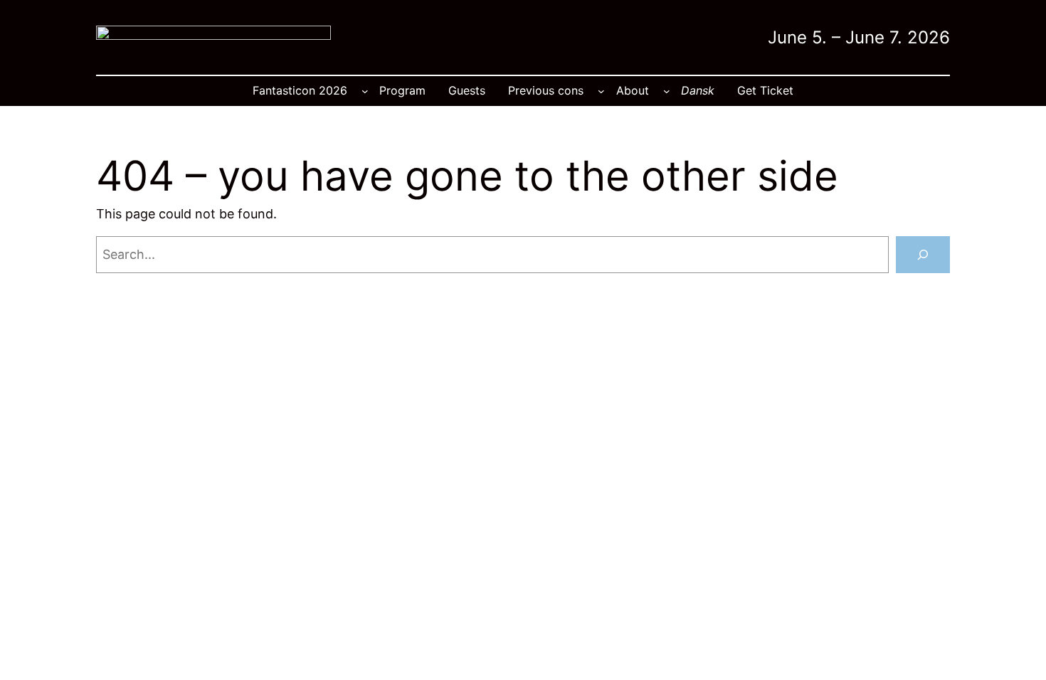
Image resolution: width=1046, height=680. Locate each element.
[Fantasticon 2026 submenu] (365, 91)
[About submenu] (666, 91)
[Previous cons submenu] (601, 91)
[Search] (923, 254)
